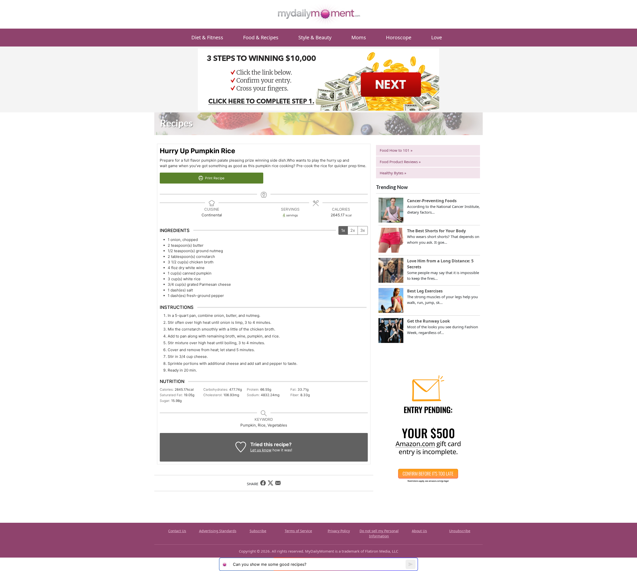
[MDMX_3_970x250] (318, 79)
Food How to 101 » (396, 150)
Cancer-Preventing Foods (432, 200)
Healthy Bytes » (393, 172)
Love (436, 37)
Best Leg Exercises (425, 291)
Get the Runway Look (428, 321)
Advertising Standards (217, 530)
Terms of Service (298, 530)
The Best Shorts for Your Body (436, 231)
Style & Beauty (314, 37)
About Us (419, 530)
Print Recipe (214, 178)
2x (352, 230)
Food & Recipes (260, 37)
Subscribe (258, 530)
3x (362, 230)
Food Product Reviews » (400, 161)
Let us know (260, 450)
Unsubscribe (459, 530)
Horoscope (398, 37)
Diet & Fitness (207, 37)
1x (343, 230)
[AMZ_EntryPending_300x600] (428, 430)
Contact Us (177, 530)
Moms (358, 37)
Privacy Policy (339, 530)
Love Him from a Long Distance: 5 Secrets (440, 264)
